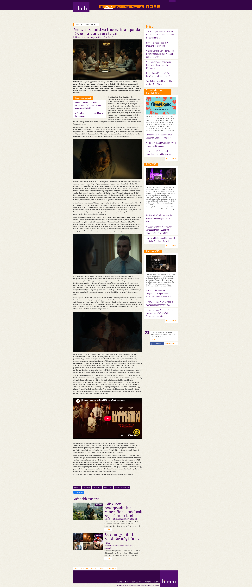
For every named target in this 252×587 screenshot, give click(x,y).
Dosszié (126, 7)
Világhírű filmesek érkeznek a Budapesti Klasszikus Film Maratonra (158, 65)
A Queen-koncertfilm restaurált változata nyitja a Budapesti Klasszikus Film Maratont (159, 230)
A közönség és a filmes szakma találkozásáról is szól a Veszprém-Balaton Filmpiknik (160, 34)
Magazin (108, 7)
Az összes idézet (170, 343)
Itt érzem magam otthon (122, 487)
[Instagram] (155, 7)
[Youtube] (151, 7)
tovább (108, 529)
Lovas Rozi (86, 487)
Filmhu (119, 582)
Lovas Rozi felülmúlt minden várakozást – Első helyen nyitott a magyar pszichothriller (88, 105)
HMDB (126, 582)
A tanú (153, 339)
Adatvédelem (111, 569)
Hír (101, 7)
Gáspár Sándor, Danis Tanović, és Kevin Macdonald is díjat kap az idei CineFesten (160, 54)
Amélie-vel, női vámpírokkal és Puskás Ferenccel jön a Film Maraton (159, 218)
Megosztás (79, 492)
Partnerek (84, 569)
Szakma (156, 582)
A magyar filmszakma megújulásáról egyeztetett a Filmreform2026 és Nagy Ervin (159, 293)
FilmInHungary (136, 582)
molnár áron (97, 487)
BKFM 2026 (151, 164)
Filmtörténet (147, 582)
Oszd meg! (158, 343)
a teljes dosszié (171, 159)
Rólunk (93, 569)
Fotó (141, 7)
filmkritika (77, 487)
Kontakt (101, 569)
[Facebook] (147, 7)
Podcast (118, 7)
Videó (134, 7)
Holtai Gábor (108, 487)
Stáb (76, 569)
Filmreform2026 (153, 251)
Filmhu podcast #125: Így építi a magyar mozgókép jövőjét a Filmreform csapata (159, 313)
